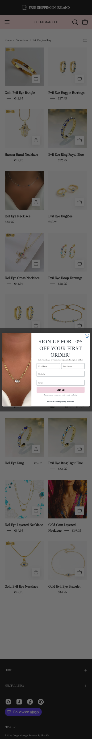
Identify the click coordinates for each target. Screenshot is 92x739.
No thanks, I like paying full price (60, 401)
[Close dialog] (87, 336)
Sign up (60, 389)
